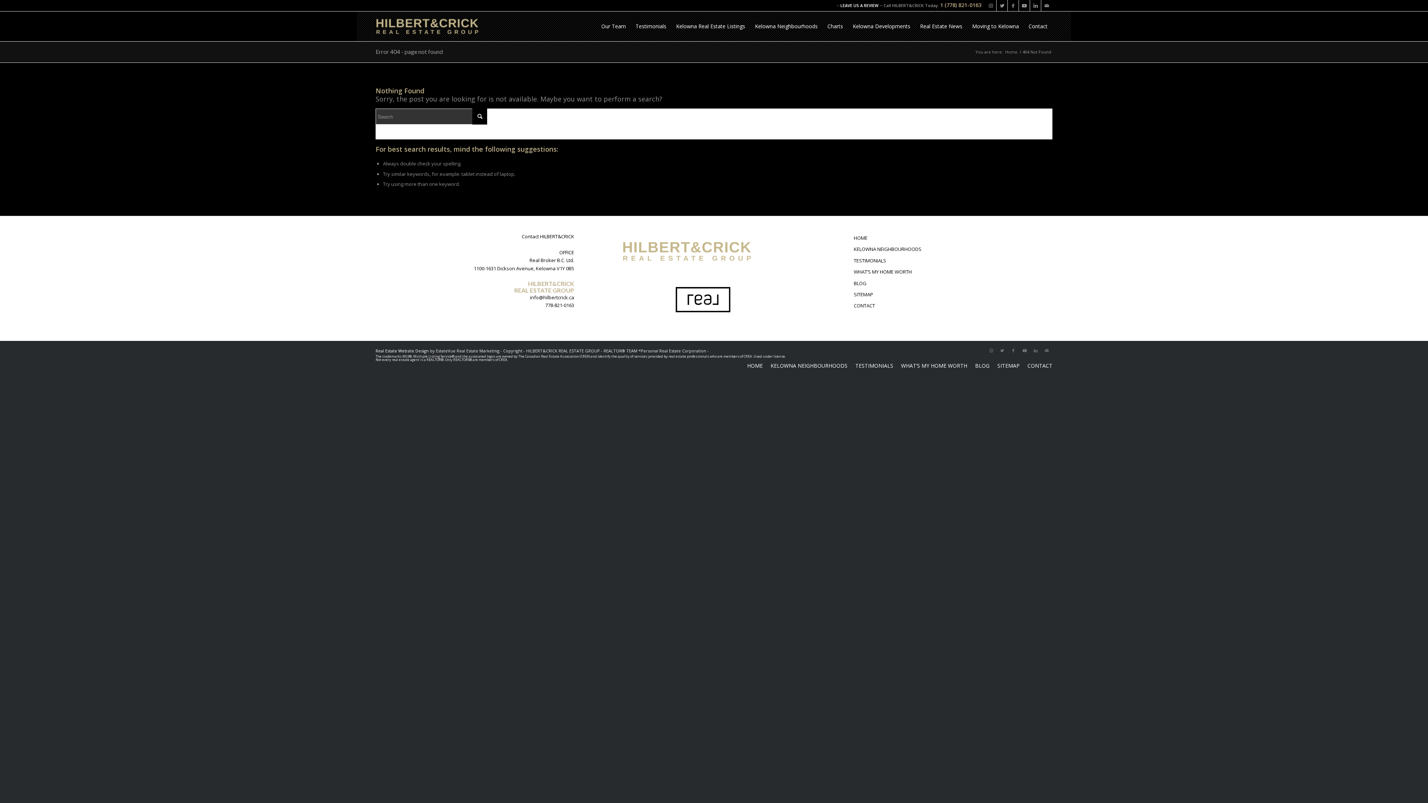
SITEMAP (863, 294)
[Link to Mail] (1046, 5)
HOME (861, 238)
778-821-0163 (559, 305)
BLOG (860, 283)
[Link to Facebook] (1013, 5)
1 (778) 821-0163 (960, 5)
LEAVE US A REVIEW (859, 5)
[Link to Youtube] (1024, 5)
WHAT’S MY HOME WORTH (883, 271)
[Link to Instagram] (990, 5)
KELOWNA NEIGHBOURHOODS (888, 249)
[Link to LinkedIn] (1035, 5)
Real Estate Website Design (402, 351)
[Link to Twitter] (1002, 5)
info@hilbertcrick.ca (552, 297)
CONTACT (864, 305)
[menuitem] (613, 26)
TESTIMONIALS (870, 260)
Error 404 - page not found (409, 51)
